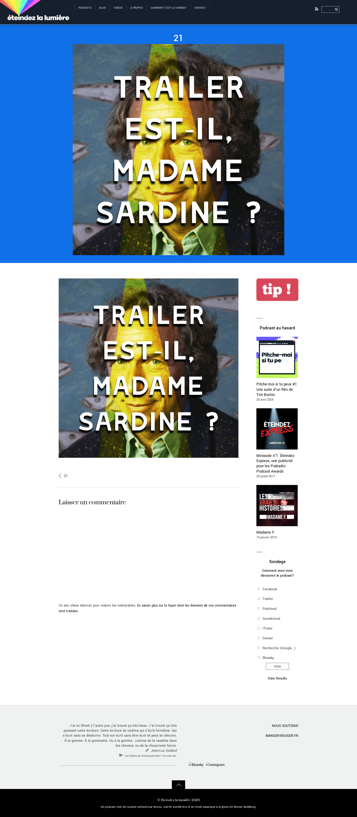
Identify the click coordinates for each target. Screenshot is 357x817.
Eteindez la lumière (176, 799)
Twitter (268, 598)
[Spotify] (256, 764)
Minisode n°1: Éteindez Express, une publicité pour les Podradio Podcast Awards (275, 463)
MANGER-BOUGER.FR (282, 735)
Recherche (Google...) (279, 648)
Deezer (268, 638)
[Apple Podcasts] (244, 764)
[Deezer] (280, 764)
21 (178, 38)
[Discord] (231, 764)
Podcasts (85, 8)
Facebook (270, 589)
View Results (277, 678)
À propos (136, 8)
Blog (102, 8)
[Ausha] (268, 764)
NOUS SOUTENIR (285, 725)
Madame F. (265, 532)
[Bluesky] (196, 764)
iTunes (267, 628)
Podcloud (269, 608)
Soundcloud (271, 618)
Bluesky (268, 657)
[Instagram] (215, 764)
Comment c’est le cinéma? (169, 8)
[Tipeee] (292, 764)
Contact (200, 8)
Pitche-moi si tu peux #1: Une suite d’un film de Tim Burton (277, 389)
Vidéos (118, 8)
